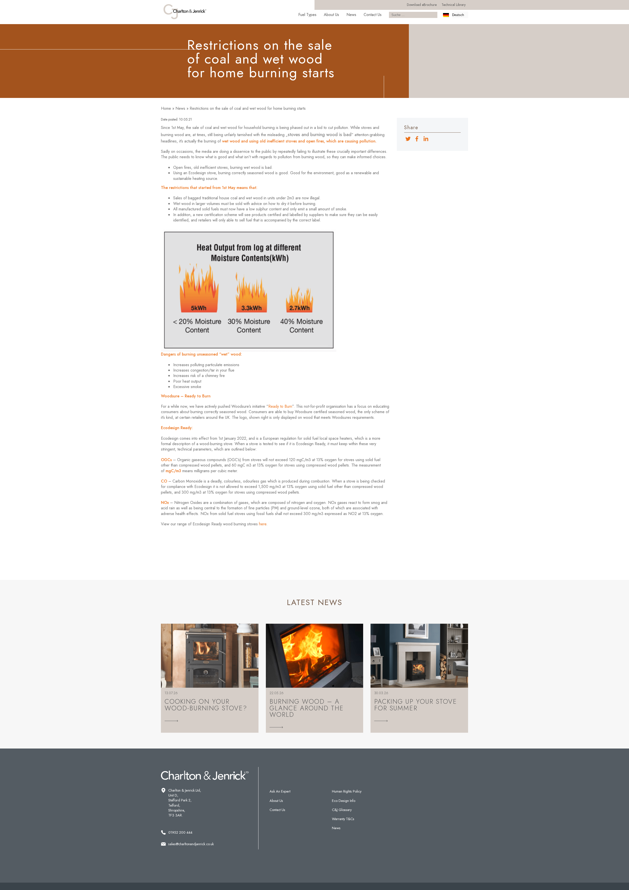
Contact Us (373, 14)
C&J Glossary (342, 809)
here (262, 524)
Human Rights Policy (346, 791)
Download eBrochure (422, 4)
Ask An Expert (280, 791)
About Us (331, 14)
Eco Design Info (343, 800)
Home (166, 108)
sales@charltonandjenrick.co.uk (191, 844)
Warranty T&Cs (343, 818)
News (351, 14)
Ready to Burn (280, 406)
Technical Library (454, 4)
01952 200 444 (180, 832)
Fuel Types (307, 14)
